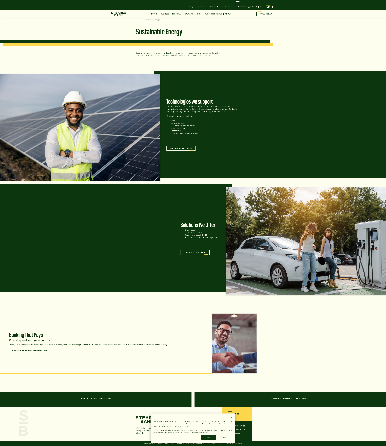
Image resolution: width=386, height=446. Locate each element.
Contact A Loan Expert (181, 148)
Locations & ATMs (213, 7)
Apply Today (266, 14)
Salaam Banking (192, 14)
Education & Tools (212, 14)
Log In (270, 7)
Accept (208, 438)
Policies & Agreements (233, 443)
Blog (191, 7)
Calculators (200, 7)
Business (165, 14)
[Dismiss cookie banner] (231, 417)
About (228, 14)
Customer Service (229, 7)
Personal (177, 14)
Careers (237, 434)
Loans (154, 14)
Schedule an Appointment (247, 7)
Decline (224, 438)
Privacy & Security (215, 443)
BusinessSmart (86, 345)
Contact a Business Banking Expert (30, 350)
